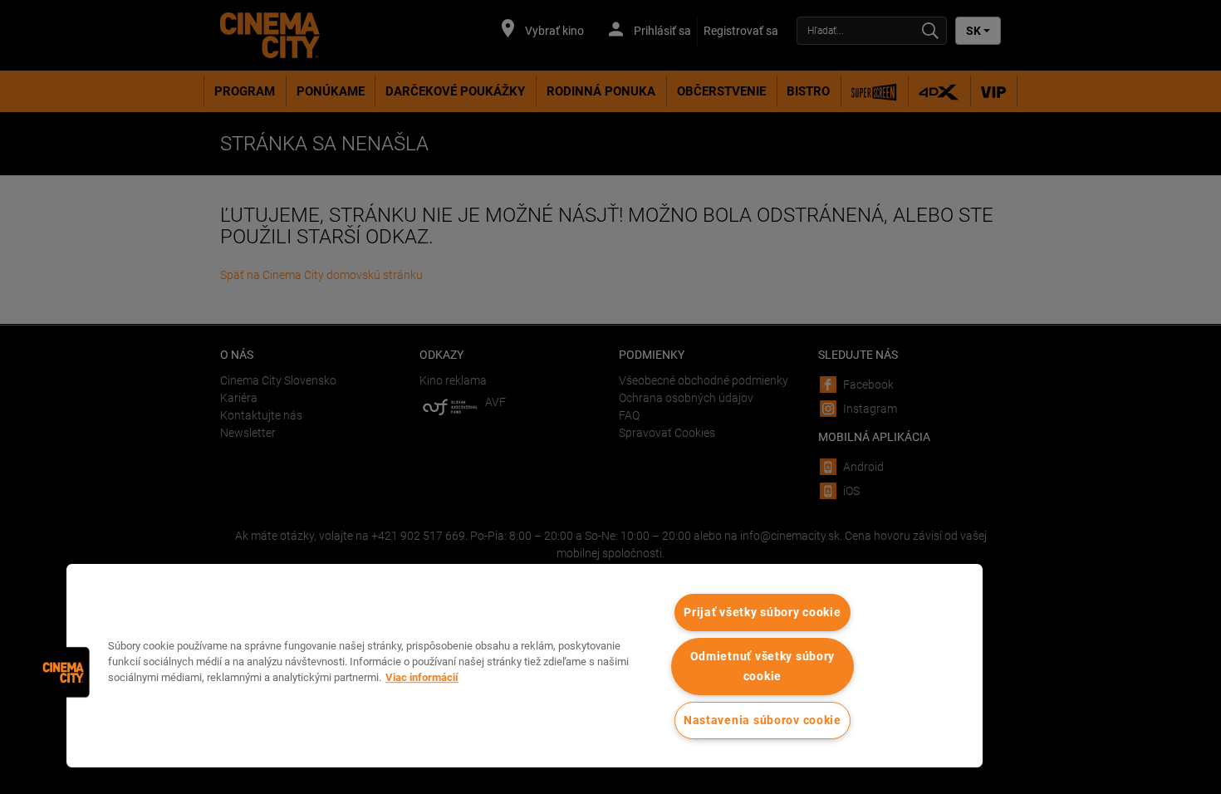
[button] (64, 671)
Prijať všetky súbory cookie (762, 612)
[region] (524, 665)
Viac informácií (421, 677)
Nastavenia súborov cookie (762, 720)
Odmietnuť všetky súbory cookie (763, 666)
